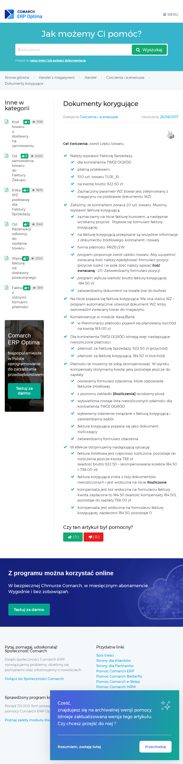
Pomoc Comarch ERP (115, 671)
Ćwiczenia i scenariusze (99, 117)
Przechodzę (155, 746)
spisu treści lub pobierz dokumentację (58, 60)
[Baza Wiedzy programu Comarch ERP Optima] (23, 14)
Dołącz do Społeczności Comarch (34, 678)
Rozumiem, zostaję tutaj (79, 746)
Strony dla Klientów (113, 660)
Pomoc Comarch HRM (116, 687)
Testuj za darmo (24, 390)
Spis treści (105, 655)
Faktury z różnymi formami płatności (20, 297)
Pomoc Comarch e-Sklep (118, 681)
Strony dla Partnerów (115, 666)
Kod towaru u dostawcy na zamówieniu (23, 134)
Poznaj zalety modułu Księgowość (35, 720)
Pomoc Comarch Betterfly (119, 676)
